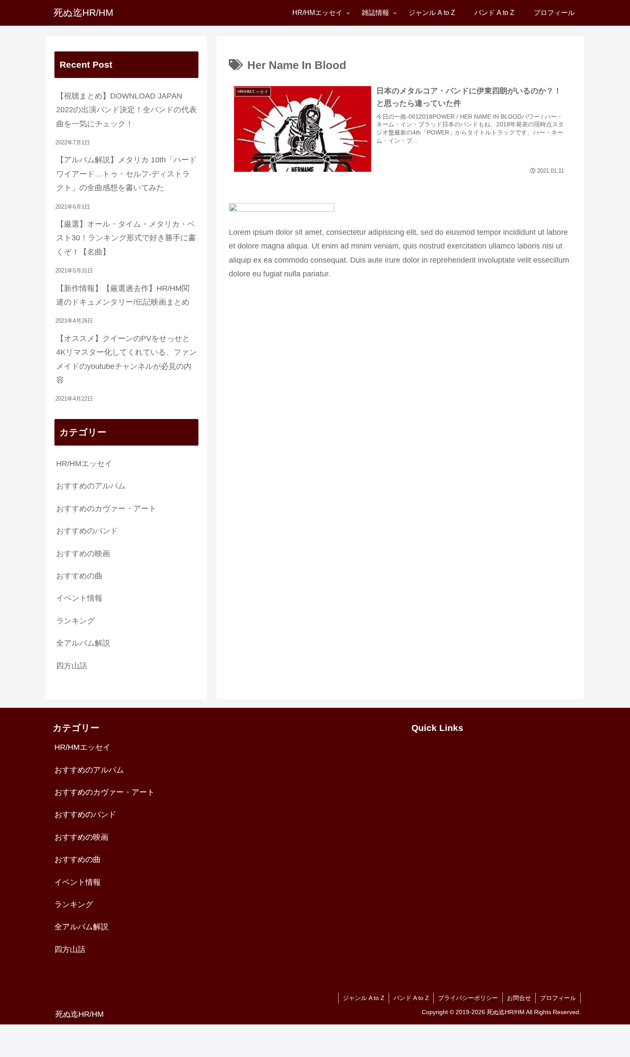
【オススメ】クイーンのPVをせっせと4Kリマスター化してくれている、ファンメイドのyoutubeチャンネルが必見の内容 (126, 359)
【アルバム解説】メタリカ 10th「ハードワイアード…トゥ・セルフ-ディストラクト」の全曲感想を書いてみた (126, 174)
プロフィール (558, 997)
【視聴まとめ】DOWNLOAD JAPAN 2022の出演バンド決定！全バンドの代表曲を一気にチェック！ (126, 110)
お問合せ (519, 997)
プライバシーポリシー (468, 997)
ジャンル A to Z (363, 997)
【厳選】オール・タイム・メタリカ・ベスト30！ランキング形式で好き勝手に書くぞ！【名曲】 (126, 238)
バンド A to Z (411, 997)
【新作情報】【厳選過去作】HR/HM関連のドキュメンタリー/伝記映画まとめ (122, 295)
